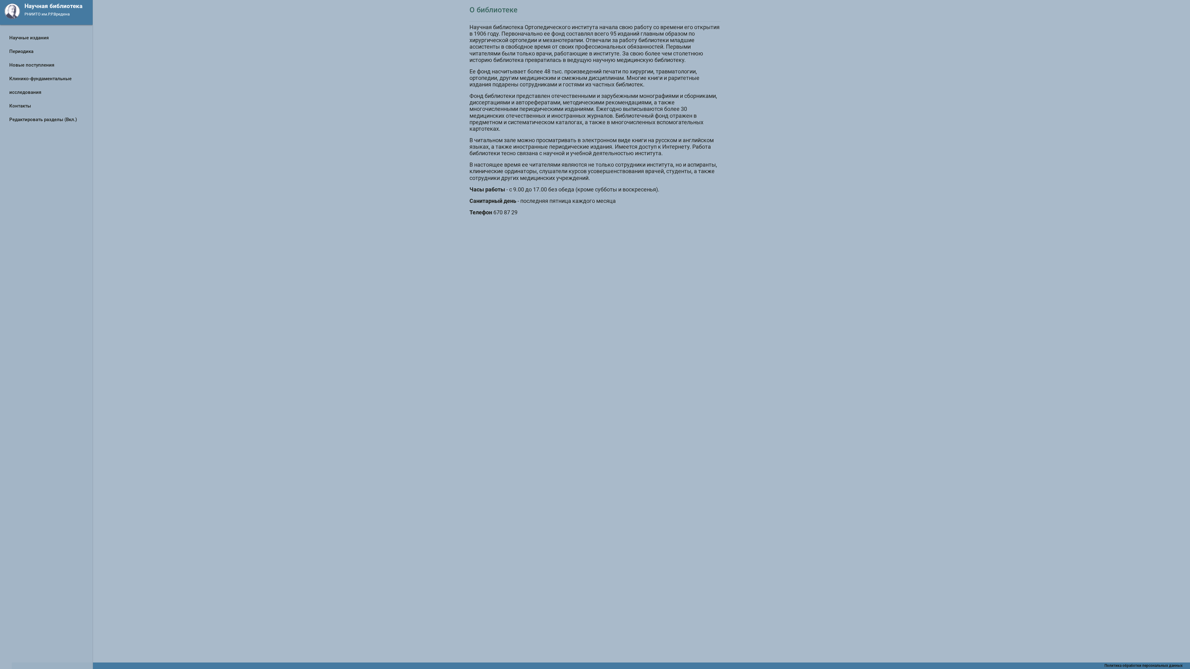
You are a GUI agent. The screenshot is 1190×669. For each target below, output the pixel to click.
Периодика (21, 51)
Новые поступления (31, 65)
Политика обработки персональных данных (1147, 665)
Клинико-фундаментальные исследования (40, 85)
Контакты (20, 106)
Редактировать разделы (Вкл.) (43, 119)
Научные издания (29, 38)
